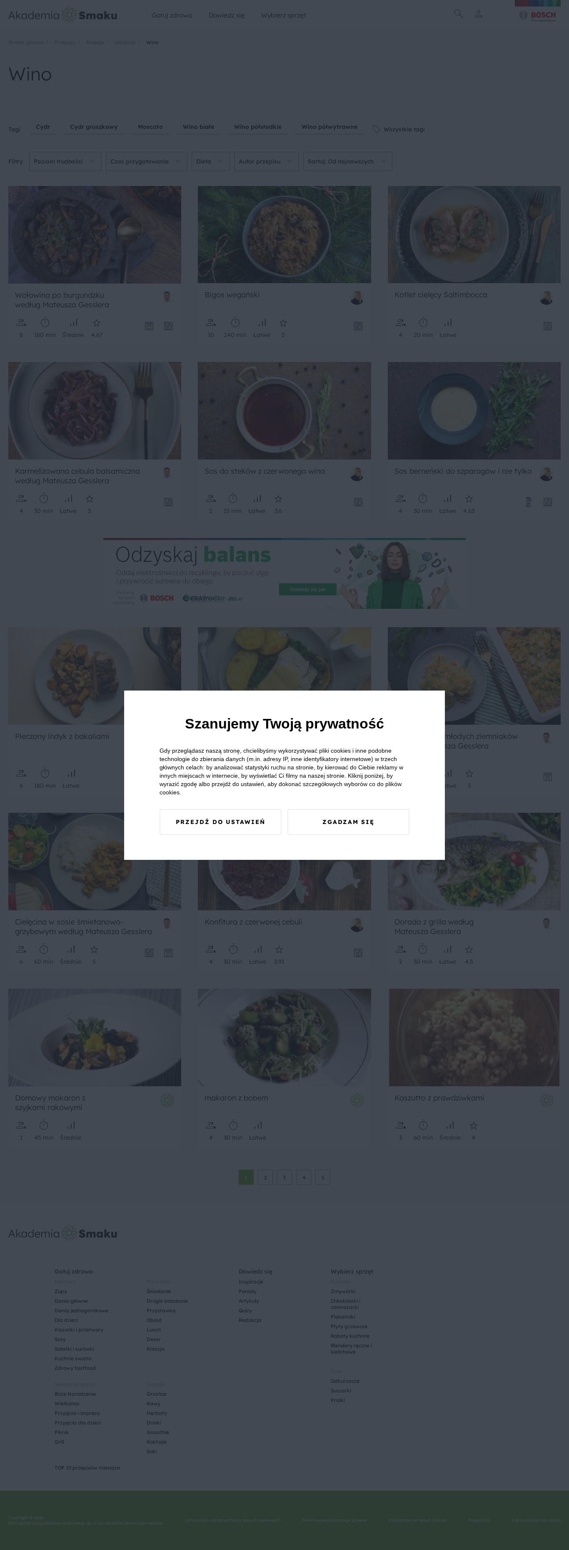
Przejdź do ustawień (220, 822)
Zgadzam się (348, 822)
